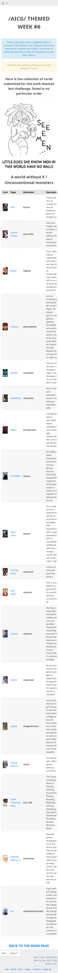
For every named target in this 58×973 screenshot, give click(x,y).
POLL (35, 48)
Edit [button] (4, 953)
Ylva (13, 207)
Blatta (13, 429)
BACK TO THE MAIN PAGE (29, 945)
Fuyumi (14, 633)
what (13, 969)
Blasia (13, 270)
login (45, 969)
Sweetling (16, 398)
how (20, 969)
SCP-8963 (15, 476)
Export (13, 953)
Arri (12, 911)
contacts (36, 969)
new (6, 969)
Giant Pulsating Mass (15, 802)
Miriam (14, 372)
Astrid (14, 679)
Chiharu (15, 326)
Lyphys (14, 726)
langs (27, 969)
